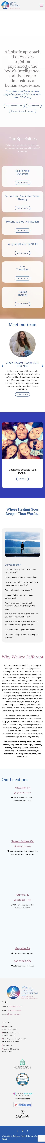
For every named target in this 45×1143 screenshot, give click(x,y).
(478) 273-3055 (24, 846)
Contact (22, 479)
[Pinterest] (27, 1131)
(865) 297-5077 (24, 793)
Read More (22, 391)
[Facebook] (17, 1131)
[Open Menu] (41, 5)
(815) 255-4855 (24, 900)
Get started (33, 106)
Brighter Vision (19, 1136)
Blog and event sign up (22, 111)
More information (14, 106)
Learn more (22, 183)
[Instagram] (22, 1131)
